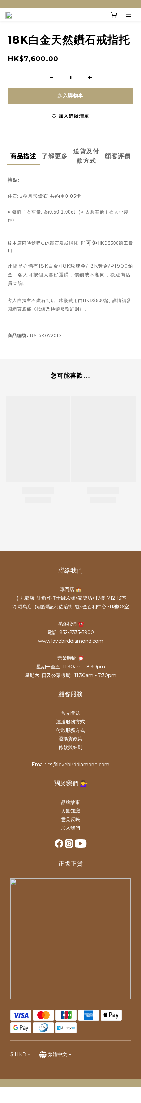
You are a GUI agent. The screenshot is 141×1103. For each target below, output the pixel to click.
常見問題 (70, 713)
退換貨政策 (70, 739)
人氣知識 (70, 811)
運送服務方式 (70, 722)
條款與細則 (70, 747)
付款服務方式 (70, 730)
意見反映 (70, 819)
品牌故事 (70, 802)
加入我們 (70, 828)
